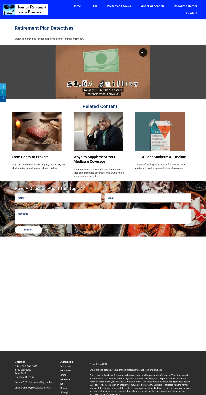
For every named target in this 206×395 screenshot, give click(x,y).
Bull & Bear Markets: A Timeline (160, 157)
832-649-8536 (29, 366)
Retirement (65, 366)
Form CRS (101, 364)
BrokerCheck (156, 370)
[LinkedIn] (3, 93)
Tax (61, 383)
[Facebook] (3, 99)
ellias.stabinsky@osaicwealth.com (33, 387)
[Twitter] (3, 86)
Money (63, 388)
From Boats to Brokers (30, 157)
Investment (66, 370)
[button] (76, 6)
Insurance (65, 379)
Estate (63, 375)
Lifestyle (64, 392)
